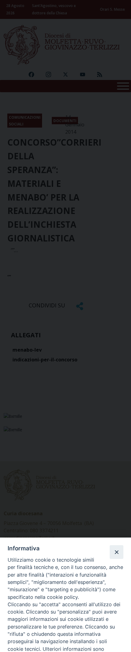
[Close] (116, 552)
